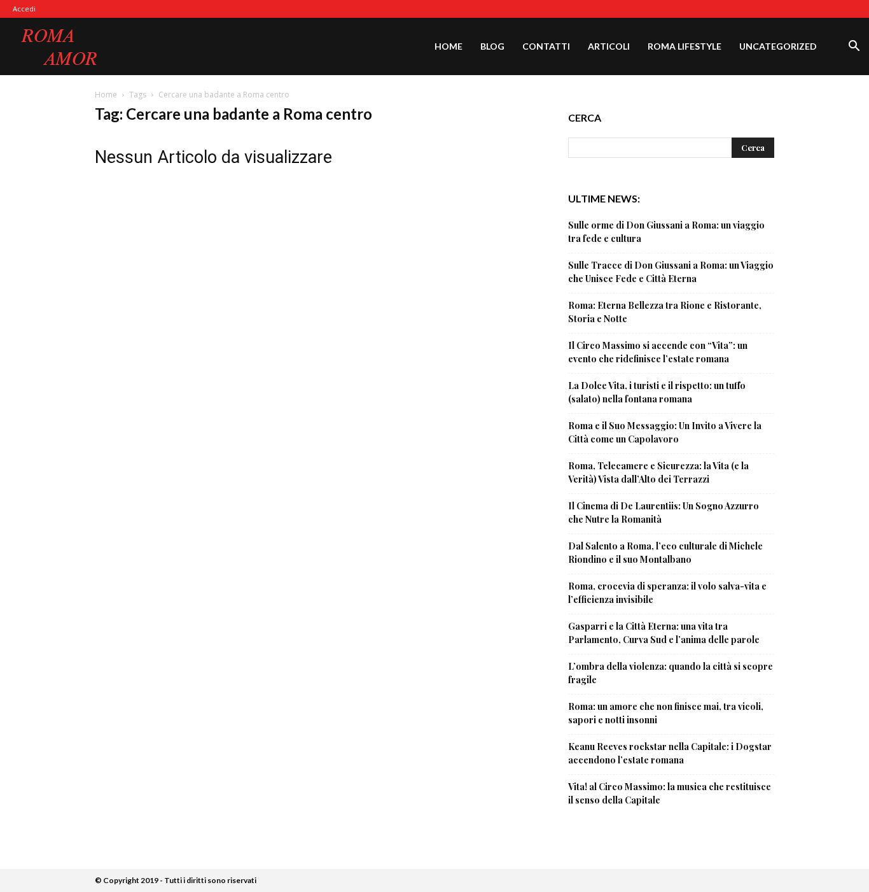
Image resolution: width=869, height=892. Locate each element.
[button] (853, 47)
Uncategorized (778, 46)
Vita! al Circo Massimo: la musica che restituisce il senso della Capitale (669, 793)
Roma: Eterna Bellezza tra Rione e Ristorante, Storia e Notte (664, 312)
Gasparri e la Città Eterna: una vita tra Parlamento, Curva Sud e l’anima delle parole (664, 633)
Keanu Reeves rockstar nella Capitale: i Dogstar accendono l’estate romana (670, 753)
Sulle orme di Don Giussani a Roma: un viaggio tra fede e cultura (666, 231)
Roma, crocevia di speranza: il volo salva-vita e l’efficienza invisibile (667, 592)
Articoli (609, 46)
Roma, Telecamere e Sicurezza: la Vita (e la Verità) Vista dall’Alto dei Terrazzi (658, 472)
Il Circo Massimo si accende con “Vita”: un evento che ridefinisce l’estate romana (657, 352)
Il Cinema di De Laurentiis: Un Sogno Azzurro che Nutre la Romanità (663, 512)
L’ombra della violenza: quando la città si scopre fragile (670, 673)
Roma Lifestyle (684, 46)
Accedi (24, 8)
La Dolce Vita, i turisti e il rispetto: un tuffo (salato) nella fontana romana (657, 392)
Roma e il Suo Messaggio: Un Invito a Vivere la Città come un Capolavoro (664, 432)
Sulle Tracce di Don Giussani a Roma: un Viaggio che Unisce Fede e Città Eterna (671, 272)
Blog (492, 46)
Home (448, 46)
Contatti (546, 46)
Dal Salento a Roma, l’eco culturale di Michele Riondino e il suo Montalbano (665, 552)
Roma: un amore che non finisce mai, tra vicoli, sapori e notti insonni (665, 713)
